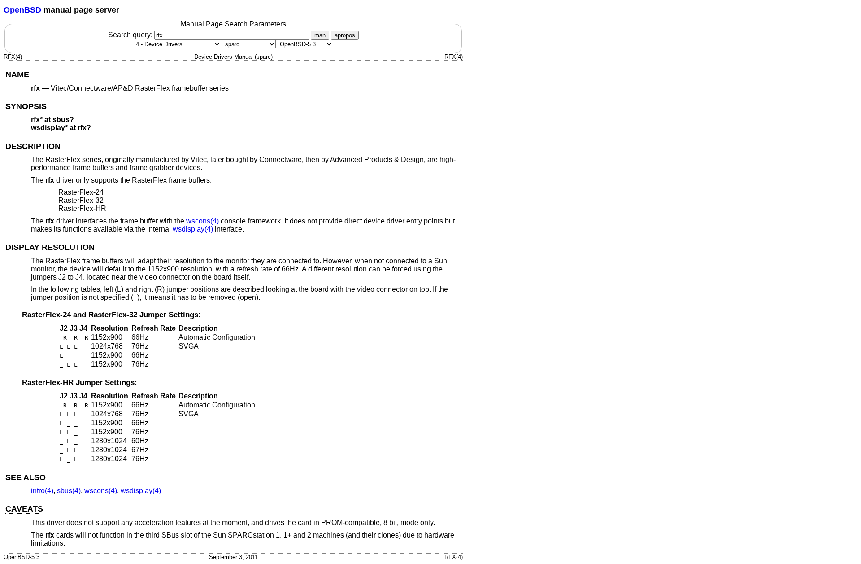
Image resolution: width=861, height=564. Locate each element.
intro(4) (42, 490)
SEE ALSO (25, 477)
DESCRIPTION (33, 146)
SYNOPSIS (26, 106)
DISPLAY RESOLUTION (50, 247)
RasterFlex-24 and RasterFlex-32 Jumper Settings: (111, 314)
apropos (345, 35)
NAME (17, 74)
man (320, 35)
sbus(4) (69, 490)
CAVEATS (24, 508)
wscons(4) (202, 221)
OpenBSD (22, 9)
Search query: (131, 35)
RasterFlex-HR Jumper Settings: (79, 382)
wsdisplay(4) (193, 229)
